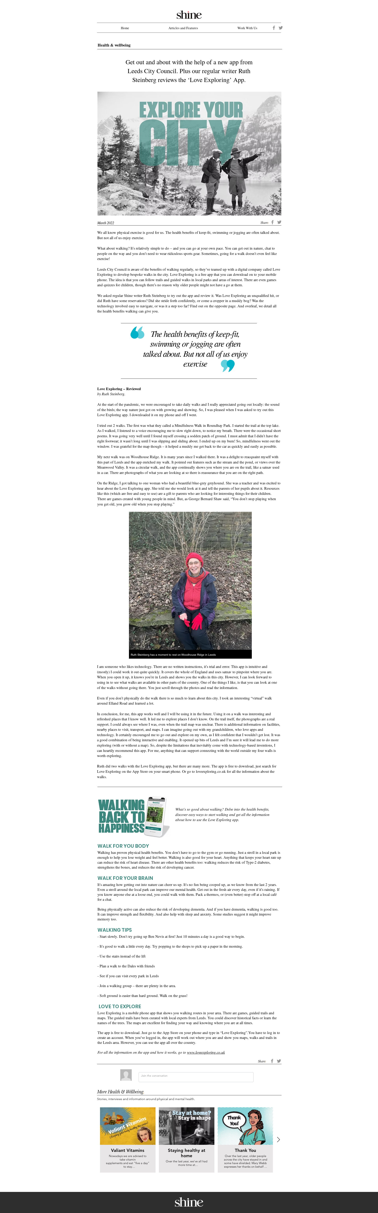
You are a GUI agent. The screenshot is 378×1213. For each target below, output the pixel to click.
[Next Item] (278, 1140)
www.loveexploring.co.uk (206, 1052)
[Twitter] (281, 28)
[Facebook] (274, 28)
